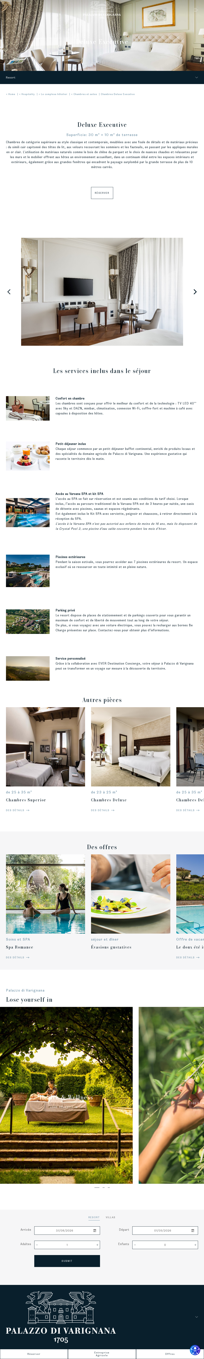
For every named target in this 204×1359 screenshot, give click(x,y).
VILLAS (111, 1217)
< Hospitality (27, 94)
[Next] (194, 291)
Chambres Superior (26, 799)
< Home (10, 94)
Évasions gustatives (111, 947)
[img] (45, 746)
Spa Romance (19, 947)
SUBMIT (67, 1260)
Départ (124, 1230)
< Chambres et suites (84, 94)
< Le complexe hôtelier (53, 94)
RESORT (94, 1217)
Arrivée (26, 1230)
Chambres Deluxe (109, 799)
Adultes (25, 1244)
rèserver (102, 192)
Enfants (123, 1244)
